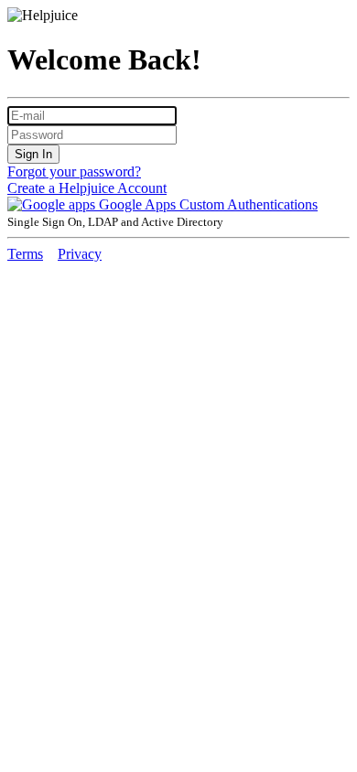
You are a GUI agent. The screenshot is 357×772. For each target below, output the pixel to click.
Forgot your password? (74, 171)
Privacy (80, 254)
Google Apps (137, 204)
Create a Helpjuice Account (87, 188)
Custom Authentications (248, 204)
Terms (25, 254)
